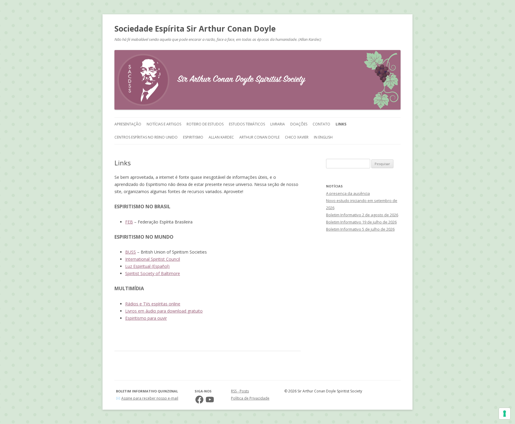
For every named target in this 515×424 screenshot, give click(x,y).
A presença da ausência (348, 193)
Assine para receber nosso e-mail (149, 398)
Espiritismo (193, 137)
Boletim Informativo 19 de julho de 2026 (361, 222)
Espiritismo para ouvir (146, 318)
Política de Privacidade (250, 398)
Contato (321, 124)
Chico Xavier (296, 137)
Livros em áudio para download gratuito (164, 311)
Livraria (277, 124)
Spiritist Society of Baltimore (152, 273)
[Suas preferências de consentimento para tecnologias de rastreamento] (504, 413)
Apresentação (127, 124)
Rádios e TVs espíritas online (152, 304)
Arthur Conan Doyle (259, 137)
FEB (129, 222)
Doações (298, 124)
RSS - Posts (240, 391)
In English (323, 137)
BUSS (130, 252)
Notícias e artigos (164, 124)
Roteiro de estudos (205, 124)
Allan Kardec (221, 137)
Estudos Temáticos (247, 124)
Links (341, 124)
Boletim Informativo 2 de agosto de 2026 (362, 215)
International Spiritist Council (152, 259)
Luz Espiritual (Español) (147, 266)
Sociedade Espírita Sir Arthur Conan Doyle (195, 28)
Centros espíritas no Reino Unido (146, 137)
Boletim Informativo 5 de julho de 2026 (360, 229)
